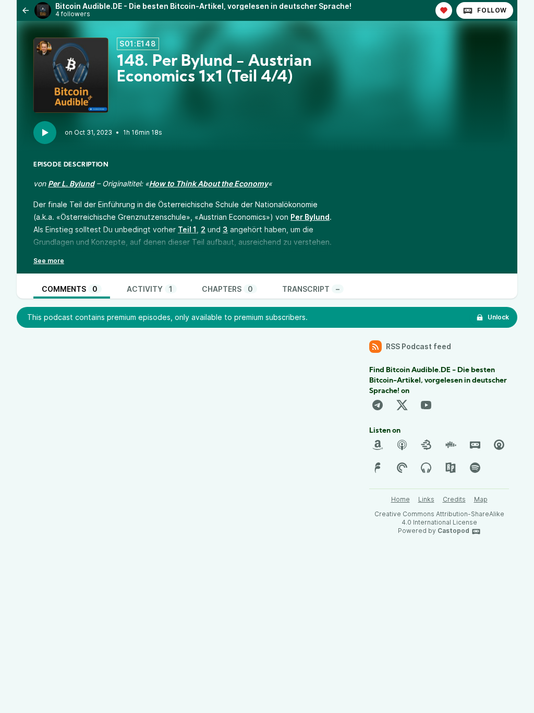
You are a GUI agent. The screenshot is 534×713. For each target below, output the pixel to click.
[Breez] (426, 444)
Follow (492, 10)
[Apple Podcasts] (402, 444)
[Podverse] (426, 467)
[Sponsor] (443, 10)
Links (426, 499)
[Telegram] (377, 405)
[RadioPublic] (450, 467)
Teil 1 (187, 229)
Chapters (227, 288)
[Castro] (499, 444)
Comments (70, 288)
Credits (454, 499)
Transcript (310, 288)
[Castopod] (475, 444)
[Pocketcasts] (402, 467)
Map (481, 499)
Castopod (453, 530)
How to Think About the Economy (208, 183)
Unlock (498, 317)
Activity (150, 288)
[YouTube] (426, 405)
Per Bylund (310, 216)
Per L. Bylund (71, 183)
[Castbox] (450, 444)
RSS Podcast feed (418, 346)
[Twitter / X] (402, 405)
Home (400, 499)
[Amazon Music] (377, 444)
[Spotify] (475, 467)
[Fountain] (377, 467)
